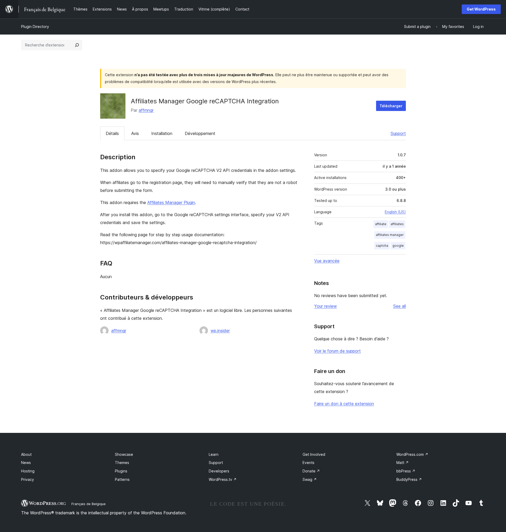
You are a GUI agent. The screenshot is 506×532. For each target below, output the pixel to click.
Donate (311, 471)
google (398, 246)
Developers (219, 471)
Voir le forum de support (337, 351)
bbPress (405, 471)
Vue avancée (326, 260)
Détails (112, 133)
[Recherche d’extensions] (77, 45)
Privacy (27, 479)
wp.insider (220, 330)
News (26, 462)
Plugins (121, 471)
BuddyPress (409, 479)
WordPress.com (412, 454)
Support (398, 133)
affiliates (397, 224)
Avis (135, 133)
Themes (122, 462)
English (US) (395, 212)
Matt (402, 462)
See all (399, 306)
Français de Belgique (88, 504)
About (26, 454)
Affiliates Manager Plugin (171, 202)
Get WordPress (481, 9)
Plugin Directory (35, 26)
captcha (382, 246)
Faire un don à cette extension (344, 403)
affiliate (380, 224)
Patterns (122, 479)
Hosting (28, 471)
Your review (325, 306)
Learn (213, 454)
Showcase (124, 454)
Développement (200, 133)
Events (308, 462)
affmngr (146, 110)
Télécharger (391, 106)
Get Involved (314, 454)
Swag (310, 479)
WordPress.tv (223, 479)
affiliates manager (390, 235)
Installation (161, 133)
